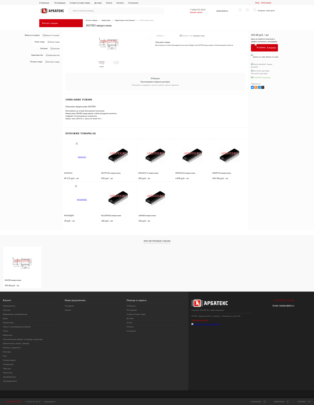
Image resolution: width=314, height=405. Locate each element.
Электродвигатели (10, 381)
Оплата (109, 3)
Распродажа (69, 306)
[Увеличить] (109, 43)
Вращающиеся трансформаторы (15, 314)
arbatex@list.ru (286, 305)
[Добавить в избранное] (149, 36)
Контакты (120, 3)
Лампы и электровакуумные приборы (17, 327)
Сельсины (6, 310)
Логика (5, 331)
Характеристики (37, 55)
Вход (257, 3)
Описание (43, 49)
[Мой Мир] (259, 87)
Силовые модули (9, 360)
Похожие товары (36, 62)
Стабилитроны (8, 364)
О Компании (44, 3)
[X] (262, 87)
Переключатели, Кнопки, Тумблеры (16, 343)
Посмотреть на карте (199, 320)
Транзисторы (7, 373)
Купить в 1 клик (272, 57)
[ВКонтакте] (252, 87)
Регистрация (266, 3)
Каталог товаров (50, 23)
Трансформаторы (9, 377)
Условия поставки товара (80, 3)
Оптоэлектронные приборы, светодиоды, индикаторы (23, 339)
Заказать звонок (196, 12)
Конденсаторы (8, 323)
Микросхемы (7, 335)
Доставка (98, 3)
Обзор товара (40, 42)
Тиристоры (7, 368)
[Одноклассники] (255, 87)
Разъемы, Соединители (11, 348)
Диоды (5, 318)
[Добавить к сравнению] (149, 41)
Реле (5, 356)
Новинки (68, 310)
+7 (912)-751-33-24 (32, 402)
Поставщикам (59, 3)
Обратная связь (14, 402)
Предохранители (9, 306)
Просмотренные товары (157, 241)
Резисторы (7, 352)
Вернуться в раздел (32, 35)
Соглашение (133, 3)
